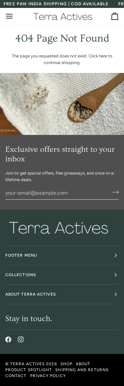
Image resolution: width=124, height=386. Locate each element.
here (103, 55)
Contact (16, 375)
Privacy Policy (48, 375)
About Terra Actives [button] (30, 294)
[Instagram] (21, 339)
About (83, 364)
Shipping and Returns (81, 370)
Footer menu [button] (21, 255)
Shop (66, 364)
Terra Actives (27, 364)
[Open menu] (15, 16)
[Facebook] (8, 339)
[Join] (113, 192)
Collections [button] (20, 275)
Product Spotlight (28, 370)
